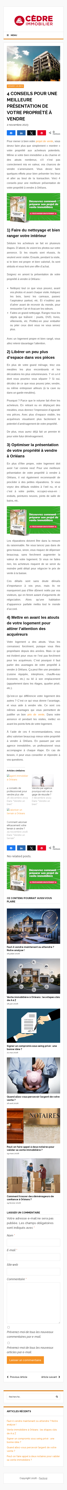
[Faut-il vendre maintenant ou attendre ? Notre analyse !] (33, 943)
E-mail (12, 1250)
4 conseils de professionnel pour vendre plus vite (17, 791)
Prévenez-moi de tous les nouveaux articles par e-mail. (30, 1350)
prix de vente (35, 714)
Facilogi (43, 1478)
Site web (12, 1264)
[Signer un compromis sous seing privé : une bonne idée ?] (33, 1042)
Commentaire (17, 1279)
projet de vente (44, 141)
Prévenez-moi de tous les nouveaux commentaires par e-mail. (30, 1334)
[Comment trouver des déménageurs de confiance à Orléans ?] (33, 1192)
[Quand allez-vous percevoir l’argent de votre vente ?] (33, 1092)
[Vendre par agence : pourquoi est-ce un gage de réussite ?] (43, 780)
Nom (11, 1235)
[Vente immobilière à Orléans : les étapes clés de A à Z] (33, 993)
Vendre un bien (15, 86)
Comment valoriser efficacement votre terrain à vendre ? (17, 825)
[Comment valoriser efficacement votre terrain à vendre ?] (18, 814)
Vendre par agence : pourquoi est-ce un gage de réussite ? (42, 791)
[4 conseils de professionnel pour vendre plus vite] (18, 780)
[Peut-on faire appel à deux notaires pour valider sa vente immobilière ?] (33, 1142)
